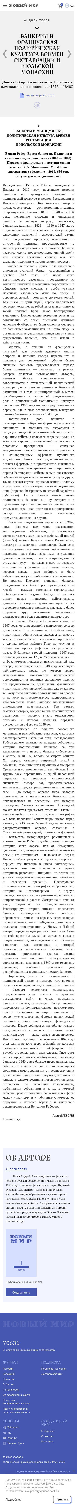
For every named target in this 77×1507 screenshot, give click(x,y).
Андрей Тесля (16, 1169)
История (8, 1368)
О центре (47, 1436)
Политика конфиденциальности (16, 1401)
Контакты (47, 1441)
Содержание (21, 1292)
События (8, 1384)
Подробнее (13, 1499)
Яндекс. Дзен (15, 1443)
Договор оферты (51, 1374)
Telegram (12, 1427)
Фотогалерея (11, 1389)
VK (9, 1432)
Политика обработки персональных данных (16, 1410)
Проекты (8, 1379)
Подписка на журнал (53, 1368)
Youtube (12, 1438)
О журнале (47, 1431)
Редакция (8, 1374)
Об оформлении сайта (16, 1395)
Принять (62, 1499)
